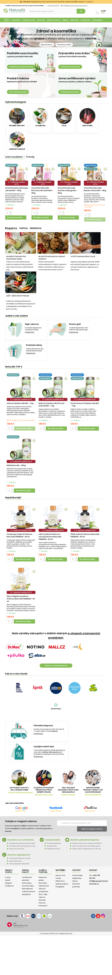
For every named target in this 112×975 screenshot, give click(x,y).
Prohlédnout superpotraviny (21, 67)
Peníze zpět (75, 324)
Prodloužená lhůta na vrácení (20, 858)
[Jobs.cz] (56, 688)
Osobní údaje (77, 875)
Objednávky (76, 878)
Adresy (75, 881)
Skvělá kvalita (52, 846)
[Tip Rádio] (93, 688)
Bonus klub (43, 883)
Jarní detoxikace (17, 149)
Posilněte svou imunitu (22, 53)
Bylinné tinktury (53, 20)
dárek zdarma (11, 165)
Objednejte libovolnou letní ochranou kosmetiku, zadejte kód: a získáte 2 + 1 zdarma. (58, 2)
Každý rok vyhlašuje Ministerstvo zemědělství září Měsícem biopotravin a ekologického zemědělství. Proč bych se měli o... (20, 305)
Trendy (30, 157)
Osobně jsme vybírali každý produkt (22, 843)
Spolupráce (26, 894)
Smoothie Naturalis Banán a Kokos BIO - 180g (95, 189)
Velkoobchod (44, 886)
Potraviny (41, 20)
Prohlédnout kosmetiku (70, 67)
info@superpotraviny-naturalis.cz (75, 6)
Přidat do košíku (14, 217)
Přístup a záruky (68, 795)
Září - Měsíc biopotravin (17, 296)
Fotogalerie (60, 887)
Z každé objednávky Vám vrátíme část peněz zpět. (78, 329)
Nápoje (65, 20)
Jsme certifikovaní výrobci (76, 78)
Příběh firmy (60, 881)
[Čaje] (64, 116)
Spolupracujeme (62, 884)
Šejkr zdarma (32, 324)
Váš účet (76, 870)
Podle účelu (8, 25)
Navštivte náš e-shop (44, 795)
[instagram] (103, 916)
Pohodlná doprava (43, 726)
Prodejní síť (9, 886)
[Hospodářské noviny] (75, 688)
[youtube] (98, 916)
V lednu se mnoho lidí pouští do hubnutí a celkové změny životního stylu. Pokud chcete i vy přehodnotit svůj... (19, 266)
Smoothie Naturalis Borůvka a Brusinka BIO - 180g (42, 190)
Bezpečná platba (15, 861)
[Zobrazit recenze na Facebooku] (56, 808)
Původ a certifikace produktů (20, 792)
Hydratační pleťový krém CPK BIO (22, 82)
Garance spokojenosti (18, 854)
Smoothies (87, 126)
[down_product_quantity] (10, 214)
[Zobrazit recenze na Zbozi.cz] (90, 808)
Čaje (64, 126)
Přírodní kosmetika (64, 45)
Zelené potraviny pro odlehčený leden (16, 257)
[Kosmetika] (40, 116)
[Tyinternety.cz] (56, 707)
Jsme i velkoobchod (93, 795)
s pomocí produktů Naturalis (20, 57)
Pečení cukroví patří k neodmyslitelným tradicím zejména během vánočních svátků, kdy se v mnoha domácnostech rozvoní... (52, 266)
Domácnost (85, 20)
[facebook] (93, 916)
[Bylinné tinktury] (17, 116)
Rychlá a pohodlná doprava (84, 839)
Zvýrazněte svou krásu (74, 53)
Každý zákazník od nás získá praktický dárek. (34, 350)
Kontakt (93, 870)
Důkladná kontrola (53, 849)
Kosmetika (16, 20)
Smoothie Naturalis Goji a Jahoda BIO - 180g (16, 189)
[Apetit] (37, 688)
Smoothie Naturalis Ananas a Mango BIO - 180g (67, 190)
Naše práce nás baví (16, 849)
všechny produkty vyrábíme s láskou (75, 82)
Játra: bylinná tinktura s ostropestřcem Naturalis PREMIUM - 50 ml (50, 536)
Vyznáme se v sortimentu (20, 839)
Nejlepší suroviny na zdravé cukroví (51, 257)
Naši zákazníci (27, 889)
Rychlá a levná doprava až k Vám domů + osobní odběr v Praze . (49, 730)
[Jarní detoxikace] (17, 139)
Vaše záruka (27, 883)
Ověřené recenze (28, 891)
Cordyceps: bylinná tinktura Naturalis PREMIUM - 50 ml (19, 535)
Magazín (89, 25)
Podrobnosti (29, 332)
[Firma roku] (56, 924)
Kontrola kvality (28, 886)
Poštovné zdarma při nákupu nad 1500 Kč (87, 843)
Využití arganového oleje (83, 256)
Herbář (7, 880)
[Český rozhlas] (19, 688)
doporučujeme (91, 165)
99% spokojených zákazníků (19, 864)
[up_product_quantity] (10, 212)
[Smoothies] (87, 116)
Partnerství (43, 906)
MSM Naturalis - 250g (16, 465)
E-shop (7, 877)
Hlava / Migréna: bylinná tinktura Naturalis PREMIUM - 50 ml (21, 599)
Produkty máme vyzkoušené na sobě (22, 846)
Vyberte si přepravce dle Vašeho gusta (86, 846)
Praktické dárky (34, 345)
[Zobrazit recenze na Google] (21, 808)
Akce (7, 20)
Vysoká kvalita (52, 839)
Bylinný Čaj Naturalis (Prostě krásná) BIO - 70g (51, 404)
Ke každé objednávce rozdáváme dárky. (33, 329)
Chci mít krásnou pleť (18, 92)
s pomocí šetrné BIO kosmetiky (72, 57)
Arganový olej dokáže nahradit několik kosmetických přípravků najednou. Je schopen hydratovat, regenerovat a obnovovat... (85, 266)
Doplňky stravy (29, 20)
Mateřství (74, 20)
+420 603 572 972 (53, 6)
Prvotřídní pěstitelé (54, 843)
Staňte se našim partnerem (56, 665)
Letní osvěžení (14, 157)
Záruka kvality (100, 25)
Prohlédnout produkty (69, 92)
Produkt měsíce (18, 78)
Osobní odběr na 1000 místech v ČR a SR (86, 849)
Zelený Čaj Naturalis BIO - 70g (20, 403)
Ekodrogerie (97, 20)
